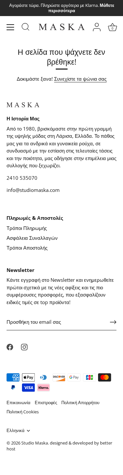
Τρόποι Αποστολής (27, 247)
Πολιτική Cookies (23, 412)
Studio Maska (34, 443)
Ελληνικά (16, 430)
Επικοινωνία (19, 402)
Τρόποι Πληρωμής (27, 228)
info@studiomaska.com (33, 190)
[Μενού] (10, 27)
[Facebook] (10, 346)
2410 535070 (22, 178)
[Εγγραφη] (113, 322)
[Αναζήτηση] (25, 28)
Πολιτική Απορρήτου (80, 402)
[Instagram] (24, 346)
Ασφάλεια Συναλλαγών (32, 238)
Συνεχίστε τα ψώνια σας (80, 78)
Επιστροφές (46, 402)
